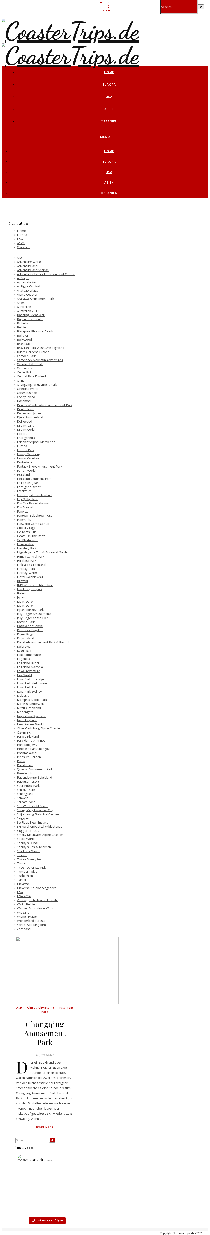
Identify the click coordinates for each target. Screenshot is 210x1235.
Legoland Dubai (28, 663)
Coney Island (26, 397)
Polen (21, 761)
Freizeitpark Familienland (34, 495)
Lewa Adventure (28, 671)
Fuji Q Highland (27, 499)
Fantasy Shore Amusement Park (39, 466)
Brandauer (24, 343)
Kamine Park (26, 622)
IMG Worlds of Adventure (35, 585)
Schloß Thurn (26, 790)
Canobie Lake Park (30, 364)
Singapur (23, 818)
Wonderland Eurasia (31, 920)
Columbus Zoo (27, 393)
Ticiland (22, 855)
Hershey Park (27, 548)
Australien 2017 (28, 311)
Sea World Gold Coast (32, 806)
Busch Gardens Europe (33, 352)
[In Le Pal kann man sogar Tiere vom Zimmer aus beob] (47, 1173)
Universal (23, 884)
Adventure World (29, 262)
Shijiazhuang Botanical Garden (38, 814)
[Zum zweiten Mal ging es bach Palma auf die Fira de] (66, 1181)
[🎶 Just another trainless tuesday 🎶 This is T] (27, 1210)
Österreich (24, 732)
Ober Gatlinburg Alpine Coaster (39, 728)
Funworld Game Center (33, 524)
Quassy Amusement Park (35, 769)
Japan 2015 (25, 601)
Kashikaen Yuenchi (30, 626)
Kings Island (25, 638)
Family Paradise (28, 458)
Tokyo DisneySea (29, 859)
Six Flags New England (32, 822)
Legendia (23, 659)
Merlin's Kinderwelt (30, 704)
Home (109, 72)
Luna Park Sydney (29, 691)
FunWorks (24, 519)
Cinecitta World (27, 389)
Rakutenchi (24, 773)
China (20, 380)
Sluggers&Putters (29, 830)
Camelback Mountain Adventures (40, 360)
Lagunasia (24, 650)
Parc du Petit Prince (31, 740)
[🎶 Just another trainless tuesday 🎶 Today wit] (27, 1203)
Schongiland (25, 794)
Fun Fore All (25, 507)
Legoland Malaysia (30, 667)
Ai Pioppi (23, 278)
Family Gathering (29, 454)
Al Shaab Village (28, 290)
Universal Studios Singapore (36, 888)
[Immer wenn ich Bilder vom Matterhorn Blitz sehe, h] (66, 1210)
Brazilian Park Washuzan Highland (40, 348)
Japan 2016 (25, 605)
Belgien (22, 327)
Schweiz (22, 798)
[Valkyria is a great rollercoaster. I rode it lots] (27, 1181)
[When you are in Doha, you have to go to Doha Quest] (66, 1195)
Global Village (26, 528)
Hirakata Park (26, 560)
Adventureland (27, 266)
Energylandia (26, 438)
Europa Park (25, 450)
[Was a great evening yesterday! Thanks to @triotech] (66, 1173)
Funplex (22, 511)
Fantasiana (24, 462)
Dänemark (24, 401)
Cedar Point (25, 372)
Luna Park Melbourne (32, 683)
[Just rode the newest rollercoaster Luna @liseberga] (47, 1181)
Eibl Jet (22, 434)
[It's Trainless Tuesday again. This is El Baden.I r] (27, 1195)
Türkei (21, 880)
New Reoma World (30, 724)
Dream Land (25, 425)
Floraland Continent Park (34, 479)
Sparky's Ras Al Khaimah (34, 847)
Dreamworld (26, 429)
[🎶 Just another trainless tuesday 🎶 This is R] (47, 1210)
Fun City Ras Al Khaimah (33, 503)
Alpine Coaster (27, 294)
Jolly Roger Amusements (34, 614)
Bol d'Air (23, 335)
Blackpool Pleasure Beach (35, 331)
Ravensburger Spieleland (34, 777)
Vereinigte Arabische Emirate (37, 900)
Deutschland (25, 409)
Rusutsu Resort (28, 781)
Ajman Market (27, 282)
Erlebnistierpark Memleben (36, 442)
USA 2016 (24, 896)
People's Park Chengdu (33, 749)
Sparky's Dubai (27, 843)
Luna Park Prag (27, 687)
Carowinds (24, 368)
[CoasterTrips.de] (70, 31)
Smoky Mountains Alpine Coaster (40, 835)
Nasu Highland (27, 720)
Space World (26, 839)
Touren (22, 863)
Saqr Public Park (28, 785)
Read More (45, 1126)
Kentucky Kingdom (30, 630)
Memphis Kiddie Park (32, 700)
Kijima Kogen (26, 634)
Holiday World (27, 573)
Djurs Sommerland (30, 417)
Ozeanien (109, 121)
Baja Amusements (30, 319)
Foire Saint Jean (28, 483)
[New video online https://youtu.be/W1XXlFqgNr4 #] (66, 1188)
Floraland (23, 474)
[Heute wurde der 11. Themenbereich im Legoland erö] (47, 1188)
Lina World (24, 675)
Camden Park (26, 356)
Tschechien (25, 875)
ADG (20, 258)
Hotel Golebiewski (30, 577)
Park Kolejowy (27, 745)
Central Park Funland (31, 376)
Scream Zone (26, 802)
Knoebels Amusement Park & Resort (43, 642)
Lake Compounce (29, 654)
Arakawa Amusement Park (35, 298)
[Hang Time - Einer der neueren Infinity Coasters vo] (47, 1203)
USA (109, 97)
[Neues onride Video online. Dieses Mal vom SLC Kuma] (27, 1173)
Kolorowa (24, 646)
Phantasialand (27, 753)
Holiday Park (26, 569)
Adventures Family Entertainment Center (46, 274)
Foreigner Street (29, 487)
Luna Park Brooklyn (30, 679)
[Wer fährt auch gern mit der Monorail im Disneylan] (66, 1203)
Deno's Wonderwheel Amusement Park (44, 405)
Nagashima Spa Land (31, 716)
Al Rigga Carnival (28, 286)
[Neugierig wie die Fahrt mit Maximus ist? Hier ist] (27, 1188)
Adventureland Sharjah (33, 270)
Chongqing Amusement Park (37, 384)
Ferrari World (26, 470)
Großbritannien (27, 540)
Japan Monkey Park (30, 609)
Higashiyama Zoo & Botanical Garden (43, 552)
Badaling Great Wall (31, 315)
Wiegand (23, 912)
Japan (21, 597)
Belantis (22, 323)
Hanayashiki (25, 544)
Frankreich (24, 491)
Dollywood (24, 421)
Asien (109, 109)
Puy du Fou (25, 765)
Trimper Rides (27, 871)
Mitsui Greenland (29, 708)
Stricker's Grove (28, 851)
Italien (21, 593)
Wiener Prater (27, 916)
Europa (109, 84)
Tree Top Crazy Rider (32, 867)
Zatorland (24, 929)
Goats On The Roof (31, 536)
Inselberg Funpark (29, 589)
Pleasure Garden (29, 757)
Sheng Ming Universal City (35, 810)
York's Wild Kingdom (31, 925)
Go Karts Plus (27, 532)
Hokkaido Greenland (31, 564)
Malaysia (23, 695)
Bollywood (24, 339)
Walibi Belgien (27, 904)
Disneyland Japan (29, 413)
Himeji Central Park (30, 556)
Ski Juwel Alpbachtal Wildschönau (39, 826)
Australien (24, 307)
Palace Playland (28, 736)
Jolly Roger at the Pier (32, 618)
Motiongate (25, 712)
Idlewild (22, 581)
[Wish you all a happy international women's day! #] (47, 1195)
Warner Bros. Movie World (35, 908)
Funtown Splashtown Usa (34, 515)
